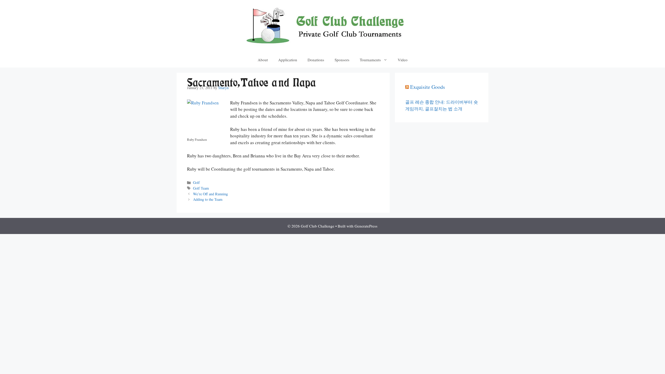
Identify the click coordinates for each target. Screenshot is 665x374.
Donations (316, 59)
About (263, 59)
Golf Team (201, 188)
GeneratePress (366, 226)
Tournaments (370, 59)
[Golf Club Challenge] (332, 25)
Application (287, 59)
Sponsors (342, 59)
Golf (196, 182)
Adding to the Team (207, 199)
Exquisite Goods (427, 86)
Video (403, 59)
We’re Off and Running (210, 193)
